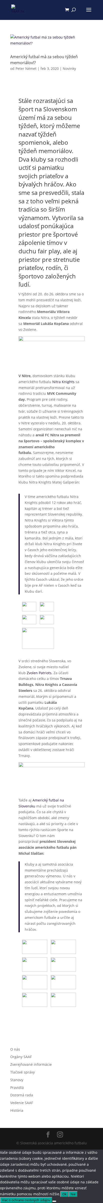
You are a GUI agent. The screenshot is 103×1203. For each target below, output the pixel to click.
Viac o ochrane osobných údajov (26, 1200)
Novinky (69, 68)
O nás (15, 1049)
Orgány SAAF (21, 1056)
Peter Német (26, 68)
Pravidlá (17, 1087)
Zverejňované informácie (31, 1064)
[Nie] (54, 1201)
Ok (64, 1194)
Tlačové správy (22, 1072)
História (16, 1110)
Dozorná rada (21, 1095)
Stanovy (16, 1079)
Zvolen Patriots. (39, 672)
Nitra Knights (63, 381)
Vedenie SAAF (21, 1102)
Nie (73, 1194)
